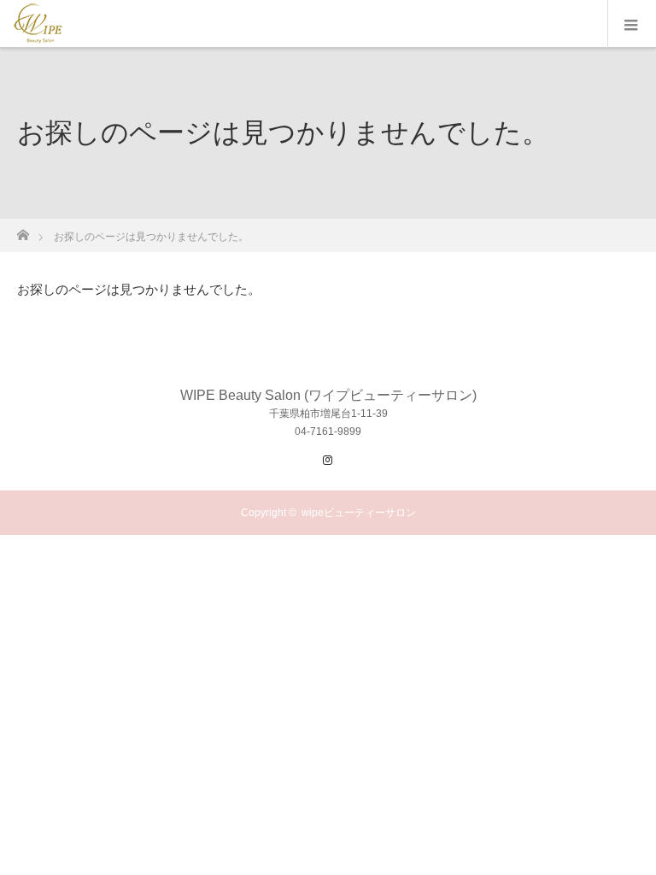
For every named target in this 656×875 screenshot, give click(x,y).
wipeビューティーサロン (359, 513)
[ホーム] (22, 230)
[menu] (631, 24)
